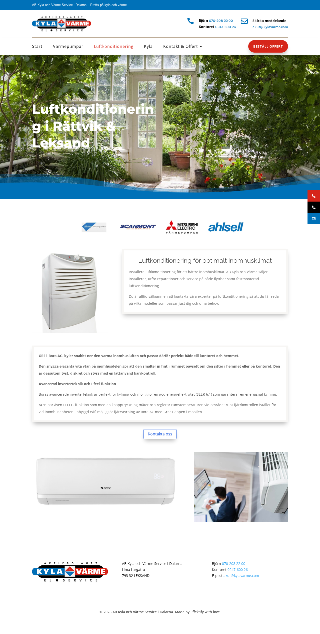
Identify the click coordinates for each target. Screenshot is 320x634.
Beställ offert (268, 46)
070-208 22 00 (221, 21)
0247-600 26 (225, 27)
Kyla (148, 47)
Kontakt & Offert (180, 47)
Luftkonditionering (114, 47)
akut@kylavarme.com (241, 575)
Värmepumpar (68, 47)
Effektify (197, 611)
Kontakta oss (160, 434)
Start (37, 47)
